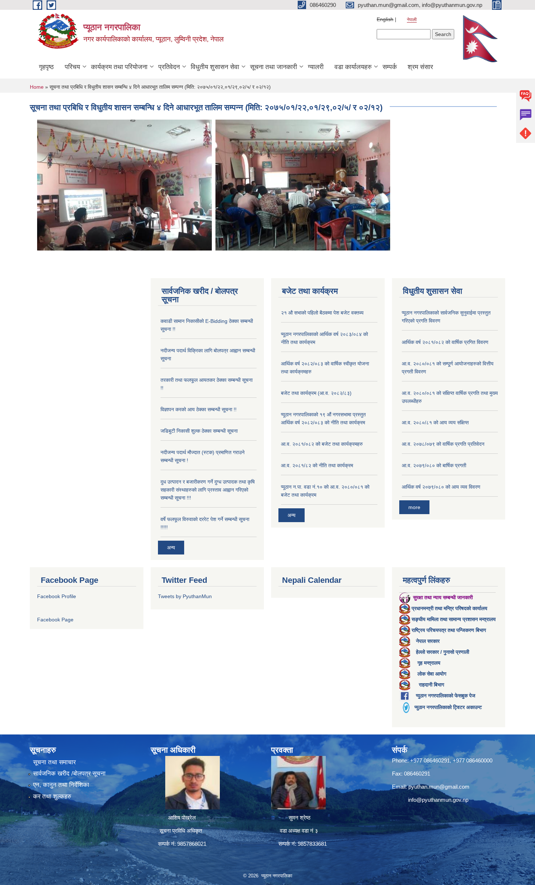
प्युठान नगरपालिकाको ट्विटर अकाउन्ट (448, 707)
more (414, 507)
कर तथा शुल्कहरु (52, 796)
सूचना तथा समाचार (54, 762)
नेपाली (412, 19)
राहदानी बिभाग (431, 685)
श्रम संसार (420, 67)
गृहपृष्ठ (46, 67)
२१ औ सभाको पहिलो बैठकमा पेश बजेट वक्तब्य (322, 313)
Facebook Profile (56, 596)
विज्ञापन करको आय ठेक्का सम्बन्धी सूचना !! (198, 409)
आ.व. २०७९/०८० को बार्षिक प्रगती (434, 465)
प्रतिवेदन (169, 67)
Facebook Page (55, 619)
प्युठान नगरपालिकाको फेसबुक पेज (445, 695)
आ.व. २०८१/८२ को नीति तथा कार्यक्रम (317, 465)
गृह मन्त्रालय (428, 663)
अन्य (171, 547)
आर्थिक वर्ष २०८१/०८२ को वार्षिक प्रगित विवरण (445, 342)
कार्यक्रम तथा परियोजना (119, 67)
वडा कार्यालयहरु (353, 67)
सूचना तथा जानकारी (273, 67)
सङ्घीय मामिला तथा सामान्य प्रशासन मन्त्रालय (454, 619)
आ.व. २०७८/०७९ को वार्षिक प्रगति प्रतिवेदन (443, 444)
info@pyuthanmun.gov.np (438, 800)
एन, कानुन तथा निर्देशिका (61, 784)
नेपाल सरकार (428, 641)
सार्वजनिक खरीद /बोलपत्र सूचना (69, 773)
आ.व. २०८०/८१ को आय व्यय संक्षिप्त (435, 422)
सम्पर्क (390, 67)
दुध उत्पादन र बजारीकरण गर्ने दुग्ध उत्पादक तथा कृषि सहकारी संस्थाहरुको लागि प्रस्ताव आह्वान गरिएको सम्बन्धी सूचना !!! (207, 490)
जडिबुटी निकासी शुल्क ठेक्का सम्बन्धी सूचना (199, 431)
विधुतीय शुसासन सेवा (215, 67)
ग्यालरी (316, 67)
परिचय (72, 67)
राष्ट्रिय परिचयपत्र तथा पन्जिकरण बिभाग (449, 630)
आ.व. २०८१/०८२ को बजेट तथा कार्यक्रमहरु (322, 444)
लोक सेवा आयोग (431, 674)
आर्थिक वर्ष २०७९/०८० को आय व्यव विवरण (441, 487)
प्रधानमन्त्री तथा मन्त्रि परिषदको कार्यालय (449, 608)
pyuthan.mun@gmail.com (438, 787)
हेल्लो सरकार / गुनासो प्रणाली (442, 652)
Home (37, 87)
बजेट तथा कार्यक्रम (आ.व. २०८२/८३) (316, 393)
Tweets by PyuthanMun (185, 596)
